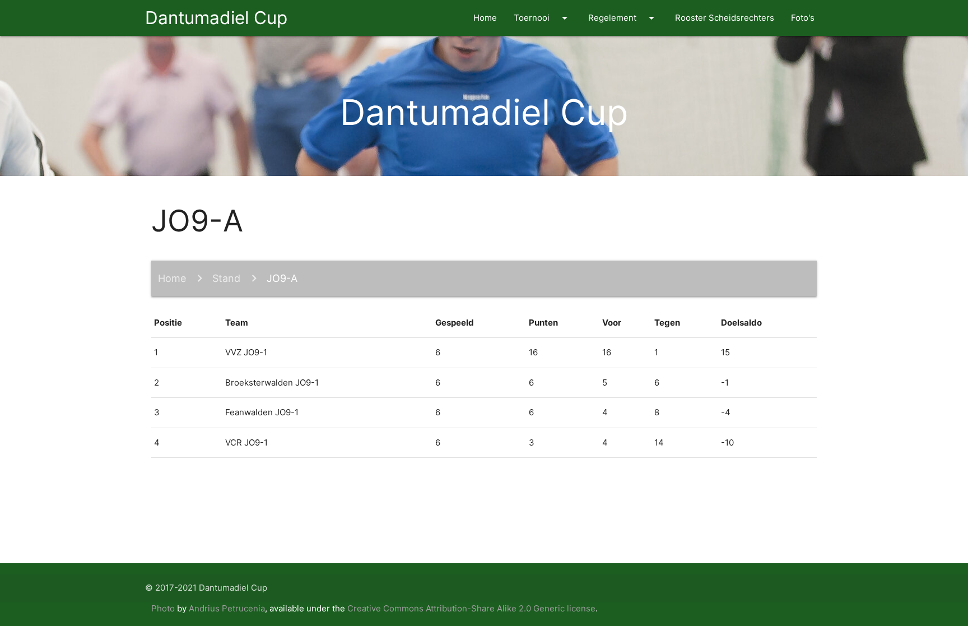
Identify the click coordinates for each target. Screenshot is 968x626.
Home (485, 17)
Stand (226, 278)
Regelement (623, 18)
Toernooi (542, 18)
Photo (163, 608)
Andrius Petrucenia (227, 608)
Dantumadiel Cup (216, 18)
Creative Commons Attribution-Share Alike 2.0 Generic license (471, 608)
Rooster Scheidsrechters (724, 17)
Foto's (803, 17)
